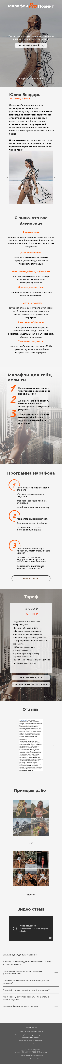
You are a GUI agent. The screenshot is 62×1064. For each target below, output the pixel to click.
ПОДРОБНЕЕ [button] (31, 578)
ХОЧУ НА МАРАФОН (31, 45)
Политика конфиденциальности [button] (31, 1031)
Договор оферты (31, 1027)
